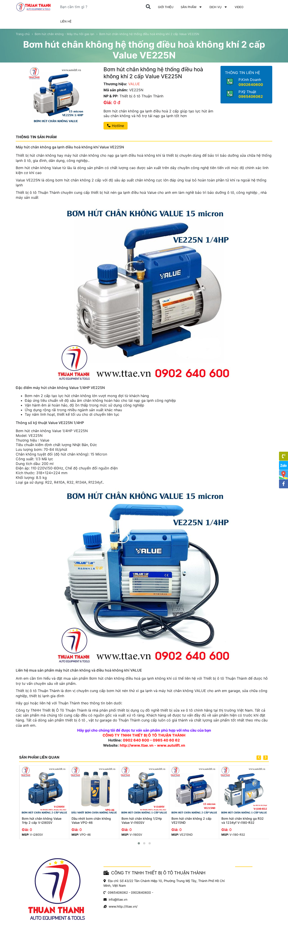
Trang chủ (23, 34)
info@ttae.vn (118, 899)
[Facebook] (283, 483)
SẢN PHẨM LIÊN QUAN (39, 757)
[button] (139, 843)
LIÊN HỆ (66, 21)
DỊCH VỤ (215, 7)
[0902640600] (283, 456)
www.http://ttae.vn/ (123, 906)
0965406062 (250, 96)
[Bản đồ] (283, 474)
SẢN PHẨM (188, 7)
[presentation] (258, 757)
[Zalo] (283, 465)
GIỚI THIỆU (165, 7)
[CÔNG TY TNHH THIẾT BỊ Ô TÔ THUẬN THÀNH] (33, 7)
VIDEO (239, 7)
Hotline (117, 125)
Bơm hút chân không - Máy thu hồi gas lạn (64, 34)
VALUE (134, 84)
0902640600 (250, 84)
